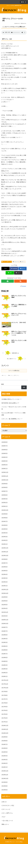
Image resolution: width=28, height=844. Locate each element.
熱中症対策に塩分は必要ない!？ (10, 403)
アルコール (16, 261)
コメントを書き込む (14, 370)
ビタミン (23, 261)
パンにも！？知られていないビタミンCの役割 (14, 408)
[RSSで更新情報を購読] (20, 281)
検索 (2, 384)
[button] (18, 273)
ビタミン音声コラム (7, 261)
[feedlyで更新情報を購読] (7, 281)
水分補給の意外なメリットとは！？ (11, 399)
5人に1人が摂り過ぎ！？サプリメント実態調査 (13, 414)
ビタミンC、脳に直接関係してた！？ (12, 418)
